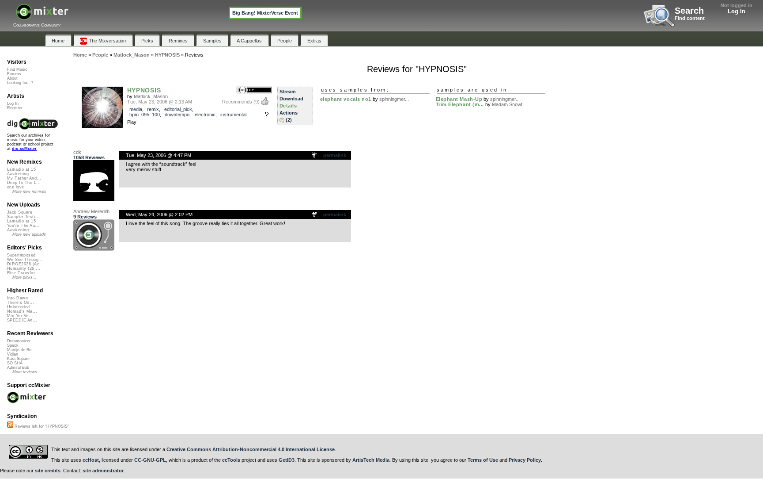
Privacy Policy (525, 460)
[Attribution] (254, 90)
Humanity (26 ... (23, 268)
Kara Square (18, 358)
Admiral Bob (18, 367)
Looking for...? (20, 82)
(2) (289, 120)
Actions (289, 112)
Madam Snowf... (509, 104)
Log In (736, 11)
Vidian (12, 354)
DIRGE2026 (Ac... (25, 264)
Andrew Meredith (91, 211)
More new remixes (29, 191)
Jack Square (19, 212)
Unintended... (20, 307)
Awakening (18, 174)
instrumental (233, 114)
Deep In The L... (24, 182)
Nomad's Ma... (22, 311)
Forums (14, 74)
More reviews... (26, 372)
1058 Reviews (89, 157)
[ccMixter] (42, 16)
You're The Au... (23, 225)
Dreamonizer (18, 341)
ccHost (91, 460)
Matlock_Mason (151, 96)
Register (15, 108)
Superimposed (21, 255)
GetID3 (287, 460)
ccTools (231, 460)
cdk (77, 152)
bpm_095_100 (144, 114)
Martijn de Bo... (21, 350)
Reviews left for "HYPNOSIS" (41, 426)
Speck (13, 345)
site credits (47, 470)
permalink (334, 155)
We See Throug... (25, 259)
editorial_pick (178, 109)
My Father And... (24, 178)
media (135, 109)
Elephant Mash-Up (459, 99)
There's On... (20, 302)
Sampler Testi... (23, 216)
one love (15, 187)
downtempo (177, 114)
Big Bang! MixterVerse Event (265, 12)
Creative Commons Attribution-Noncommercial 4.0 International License (250, 449)
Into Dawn (17, 298)
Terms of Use (483, 460)
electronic (205, 114)
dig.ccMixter (24, 148)
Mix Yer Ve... (20, 316)
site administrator (103, 470)
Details (288, 105)
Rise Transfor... (23, 273)
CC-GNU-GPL (150, 460)
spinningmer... (394, 99)
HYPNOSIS (144, 90)
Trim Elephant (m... (460, 104)
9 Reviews (85, 216)
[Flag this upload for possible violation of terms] (267, 114)
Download (291, 98)
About (12, 78)
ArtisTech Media (370, 460)
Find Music (17, 69)
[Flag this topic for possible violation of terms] (315, 156)
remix (153, 109)
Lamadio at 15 (21, 169)
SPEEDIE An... (22, 320)
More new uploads (29, 234)
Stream (288, 91)
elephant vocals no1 (345, 99)
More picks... (24, 277)
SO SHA (15, 363)
